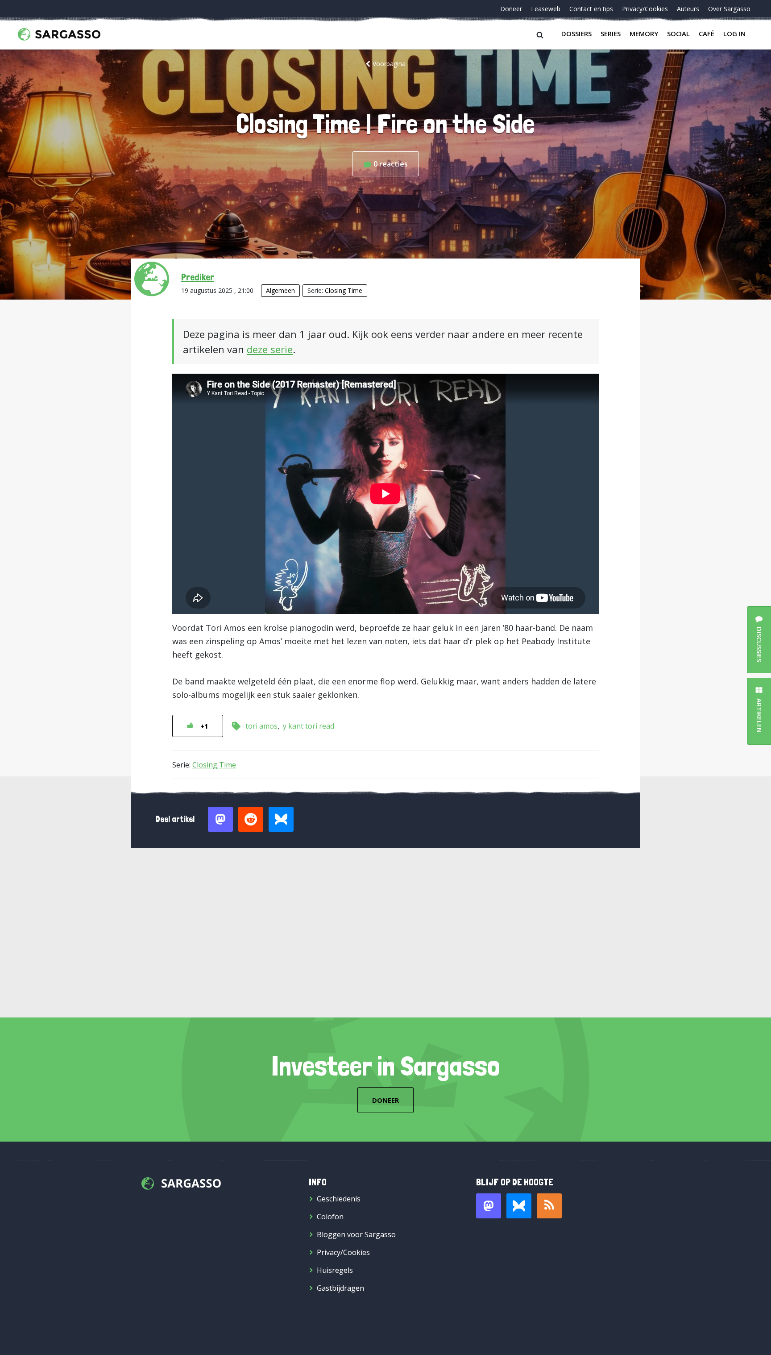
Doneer (511, 8)
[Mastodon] (488, 1205)
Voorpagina (389, 63)
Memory (644, 33)
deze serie (270, 349)
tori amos (261, 726)
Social (678, 33)
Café (706, 33)
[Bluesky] (518, 1205)
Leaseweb (545, 8)
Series (611, 33)
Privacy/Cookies (645, 8)
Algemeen (280, 290)
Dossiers (576, 33)
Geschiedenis (339, 1199)
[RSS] (549, 1205)
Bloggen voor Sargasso (356, 1234)
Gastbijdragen (340, 1288)
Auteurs (688, 8)
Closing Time (343, 290)
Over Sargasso (729, 8)
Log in (734, 33)
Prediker (197, 277)
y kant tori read (308, 726)
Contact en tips (591, 8)
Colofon (330, 1217)
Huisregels (335, 1270)
